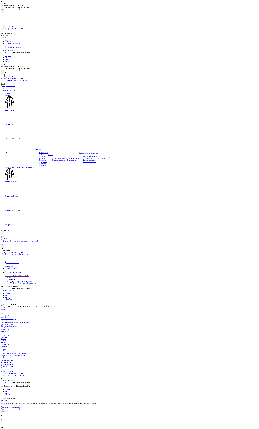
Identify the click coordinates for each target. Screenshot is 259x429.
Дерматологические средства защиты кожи (16, 322)
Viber (6, 57)
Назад (13, 277)
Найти (3, 411)
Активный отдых (7, 324)
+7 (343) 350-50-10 (15, 30)
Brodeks (3, 313)
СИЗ (2, 320)
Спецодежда (5, 315)
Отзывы (3, 340)
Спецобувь (4, 317)
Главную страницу (17, 308)
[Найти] (2, 11)
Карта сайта (5, 400)
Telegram (8, 56)
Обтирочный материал (9, 326)
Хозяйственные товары (9, 328)
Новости (4, 337)
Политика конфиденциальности (12, 407)
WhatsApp (8, 61)
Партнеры (4, 348)
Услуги (3, 350)
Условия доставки (7, 364)
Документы (5, 344)
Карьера (3, 339)
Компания (4, 331)
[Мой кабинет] (2, 235)
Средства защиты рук (8, 319)
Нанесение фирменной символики (13, 355)
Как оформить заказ (7, 360)
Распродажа (5, 330)
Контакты (4, 342)
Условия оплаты (6, 362)
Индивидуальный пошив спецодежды (14, 353)
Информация (5, 357)
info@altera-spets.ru (8, 50)
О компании (5, 335)
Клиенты (4, 346)
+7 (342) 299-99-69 (7, 26)
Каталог (3, 310)
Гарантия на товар (7, 366)
